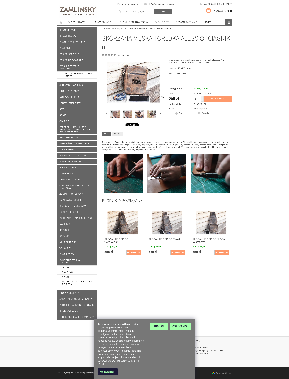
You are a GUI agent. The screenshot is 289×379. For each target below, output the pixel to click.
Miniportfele (67, 242)
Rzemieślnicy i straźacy (74, 143)
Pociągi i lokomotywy (72, 155)
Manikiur (64, 224)
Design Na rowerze (71, 60)
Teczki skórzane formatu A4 (76, 317)
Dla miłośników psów (134, 22)
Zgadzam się (180, 326)
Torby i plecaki (68, 212)
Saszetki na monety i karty (75, 299)
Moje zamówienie (200, 354)
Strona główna (60, 22)
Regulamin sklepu (200, 347)
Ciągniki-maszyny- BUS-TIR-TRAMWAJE (75, 187)
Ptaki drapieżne (69, 137)
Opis (106, 134)
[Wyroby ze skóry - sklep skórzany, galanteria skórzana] (78, 11)
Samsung (67, 272)
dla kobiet (162, 22)
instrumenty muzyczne (73, 206)
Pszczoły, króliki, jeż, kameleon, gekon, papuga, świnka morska (75, 129)
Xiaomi (66, 277)
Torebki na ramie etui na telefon (77, 283)
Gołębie (64, 121)
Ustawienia (107, 371)
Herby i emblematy (70, 103)
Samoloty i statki (70, 161)
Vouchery (65, 248)
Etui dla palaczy (69, 91)
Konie (62, 115)
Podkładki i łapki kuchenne (75, 218)
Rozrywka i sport (70, 200)
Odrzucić (158, 326)
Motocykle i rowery (72, 179)
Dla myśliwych (77, 22)
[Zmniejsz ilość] (202, 100)
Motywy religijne (70, 97)
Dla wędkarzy (103, 22)
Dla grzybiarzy (68, 311)
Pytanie (205, 113)
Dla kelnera (66, 149)
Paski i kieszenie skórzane (69, 67)
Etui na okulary (69, 293)
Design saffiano (186, 22)
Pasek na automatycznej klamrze (77, 74)
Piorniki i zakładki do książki (76, 305)
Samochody (66, 173)
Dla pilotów (66, 254)
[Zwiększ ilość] (202, 97)
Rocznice (65, 236)
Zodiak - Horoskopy (71, 194)
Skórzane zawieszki (71, 85)
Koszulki (64, 230)
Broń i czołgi (67, 167)
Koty (207, 22)
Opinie (117, 134)
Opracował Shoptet (223, 373)
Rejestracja (225, 4)
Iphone (66, 267)
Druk (181, 113)
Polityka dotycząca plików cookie (207, 350)
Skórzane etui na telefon (70, 261)
